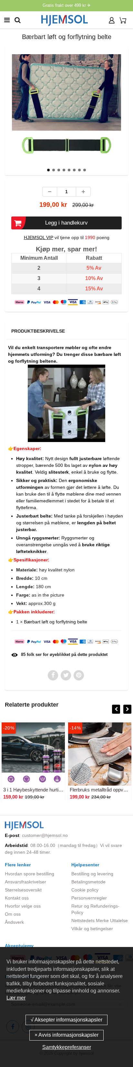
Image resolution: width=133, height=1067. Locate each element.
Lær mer (16, 998)
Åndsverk (14, 922)
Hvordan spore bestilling (29, 873)
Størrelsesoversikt (23, 889)
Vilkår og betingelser (92, 928)
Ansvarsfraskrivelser (25, 881)
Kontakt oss (17, 898)
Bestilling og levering (92, 873)
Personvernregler (89, 898)
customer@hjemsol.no (45, 835)
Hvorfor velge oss (23, 906)
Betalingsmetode (88, 881)
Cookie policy (84, 889)
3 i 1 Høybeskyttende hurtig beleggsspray (47, 789)
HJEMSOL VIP (38, 237)
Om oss (13, 914)
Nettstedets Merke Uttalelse (99, 920)
